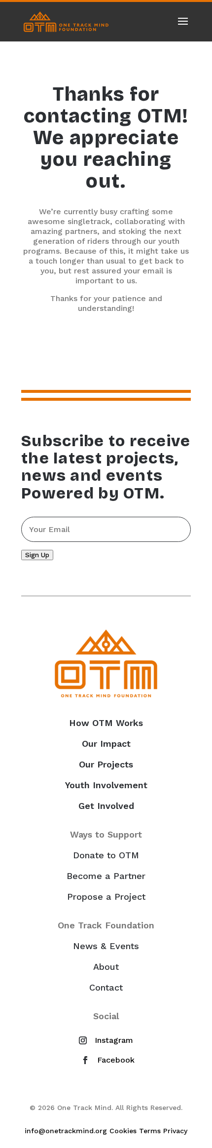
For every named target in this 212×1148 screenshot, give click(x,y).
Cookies (123, 1131)
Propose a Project (106, 896)
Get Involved (106, 806)
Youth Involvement (106, 785)
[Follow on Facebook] (106, 1060)
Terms (150, 1131)
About (106, 966)
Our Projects (106, 764)
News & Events (106, 946)
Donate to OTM (106, 855)
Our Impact (106, 743)
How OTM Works (106, 723)
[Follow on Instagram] (104, 1040)
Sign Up (37, 555)
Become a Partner (106, 876)
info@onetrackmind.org (66, 1131)
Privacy (175, 1131)
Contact (106, 987)
